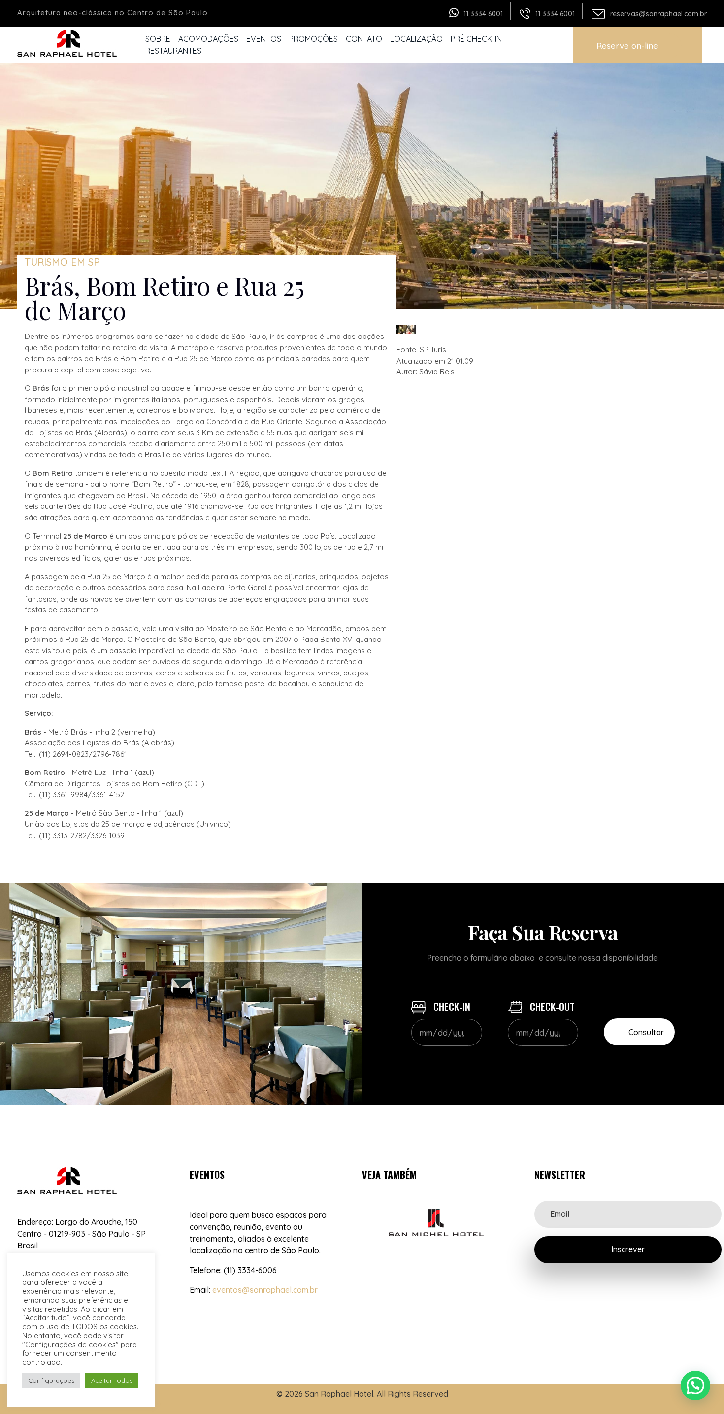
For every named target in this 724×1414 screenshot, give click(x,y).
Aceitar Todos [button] (111, 1380)
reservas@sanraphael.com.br (658, 13)
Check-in (450, 1006)
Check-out (551, 1006)
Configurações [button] (51, 1380)
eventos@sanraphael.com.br (265, 1290)
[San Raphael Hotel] (69, 43)
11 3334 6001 (483, 13)
